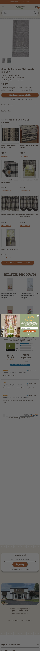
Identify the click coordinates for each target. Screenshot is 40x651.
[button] (29, 331)
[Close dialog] (38, 315)
